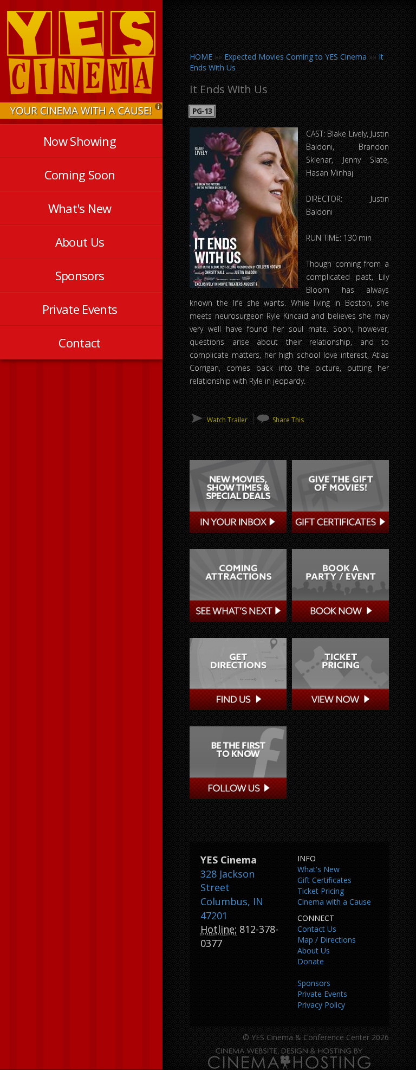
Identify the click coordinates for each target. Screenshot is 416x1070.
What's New (79, 208)
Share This (288, 419)
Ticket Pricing (320, 891)
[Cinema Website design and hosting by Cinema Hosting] (289, 1058)
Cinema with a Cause (334, 902)
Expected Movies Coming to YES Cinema (295, 56)
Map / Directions (326, 939)
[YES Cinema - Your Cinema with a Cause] (81, 110)
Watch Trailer (227, 419)
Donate (310, 961)
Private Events (80, 309)
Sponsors (80, 275)
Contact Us (316, 929)
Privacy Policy (321, 1005)
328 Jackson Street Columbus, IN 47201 (231, 894)
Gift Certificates (324, 880)
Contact (79, 342)
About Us (80, 242)
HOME (201, 56)
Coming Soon (79, 174)
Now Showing (79, 141)
